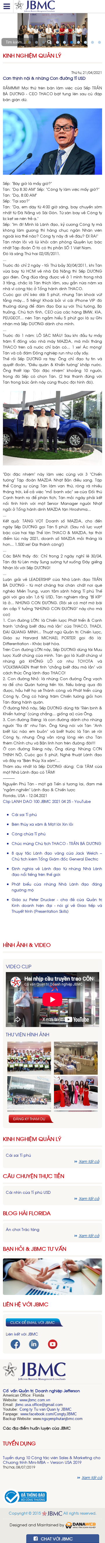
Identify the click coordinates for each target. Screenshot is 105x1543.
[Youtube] (52, 1343)
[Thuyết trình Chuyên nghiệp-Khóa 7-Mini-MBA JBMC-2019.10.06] (76, 1058)
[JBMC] (52, 1373)
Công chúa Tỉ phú (29, 833)
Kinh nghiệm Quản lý (32, 1138)
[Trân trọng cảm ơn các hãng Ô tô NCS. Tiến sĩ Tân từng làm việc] (76, 1092)
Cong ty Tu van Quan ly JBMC (45, 1409)
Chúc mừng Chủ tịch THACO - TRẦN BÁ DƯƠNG (56, 843)
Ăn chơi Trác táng (22, 1229)
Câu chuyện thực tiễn (33, 1176)
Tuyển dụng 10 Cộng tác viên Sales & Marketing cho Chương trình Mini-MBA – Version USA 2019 (52, 1460)
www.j (24, 1400)
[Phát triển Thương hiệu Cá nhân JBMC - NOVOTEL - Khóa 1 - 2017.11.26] (29, 1092)
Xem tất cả (89, 1161)
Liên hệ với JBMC (25, 1304)
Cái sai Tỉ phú (24, 814)
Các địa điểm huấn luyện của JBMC (37, 1428)
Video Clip (18, 966)
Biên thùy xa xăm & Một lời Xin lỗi (42, 824)
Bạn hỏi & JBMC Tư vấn (34, 1248)
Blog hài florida (26, 1213)
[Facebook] (15, 1343)
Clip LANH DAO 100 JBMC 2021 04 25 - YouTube (47, 801)
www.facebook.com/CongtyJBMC (48, 1414)
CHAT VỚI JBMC (56, 1538)
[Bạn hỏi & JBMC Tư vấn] (52, 1276)
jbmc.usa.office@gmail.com (39, 1404)
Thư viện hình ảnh (27, 1034)
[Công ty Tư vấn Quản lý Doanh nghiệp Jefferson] (58, 6)
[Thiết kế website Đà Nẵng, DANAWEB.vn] (80, 1524)
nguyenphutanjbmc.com (62, 1418)
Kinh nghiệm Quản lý (32, 55)
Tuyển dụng (19, 1443)
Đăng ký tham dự (29, 1118)
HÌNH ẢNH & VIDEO (27, 944)
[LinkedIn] (34, 1343)
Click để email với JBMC (32, 1322)
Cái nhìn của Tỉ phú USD (28, 1192)
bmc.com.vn (39, 1400)
